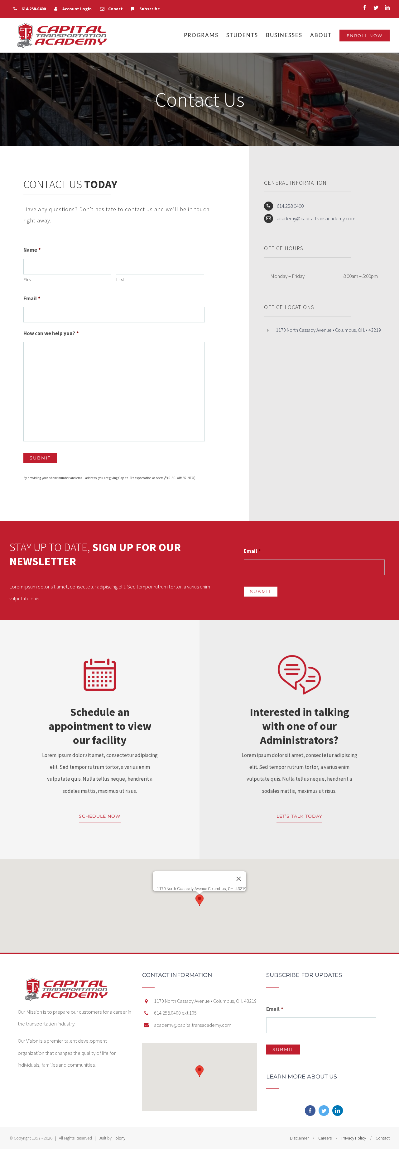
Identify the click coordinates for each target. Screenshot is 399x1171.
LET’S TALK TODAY (299, 816)
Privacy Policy (353, 1138)
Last (120, 279)
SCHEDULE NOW (100, 816)
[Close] (238, 878)
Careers (325, 1138)
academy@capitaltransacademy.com (316, 218)
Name (32, 249)
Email (32, 298)
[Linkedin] (337, 1110)
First (28, 279)
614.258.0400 (290, 205)
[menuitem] (29, 9)
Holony (119, 1138)
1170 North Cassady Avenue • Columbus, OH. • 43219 (328, 330)
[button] (199, 900)
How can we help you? (51, 333)
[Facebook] (310, 1110)
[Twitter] (324, 1110)
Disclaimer (299, 1138)
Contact (383, 1138)
